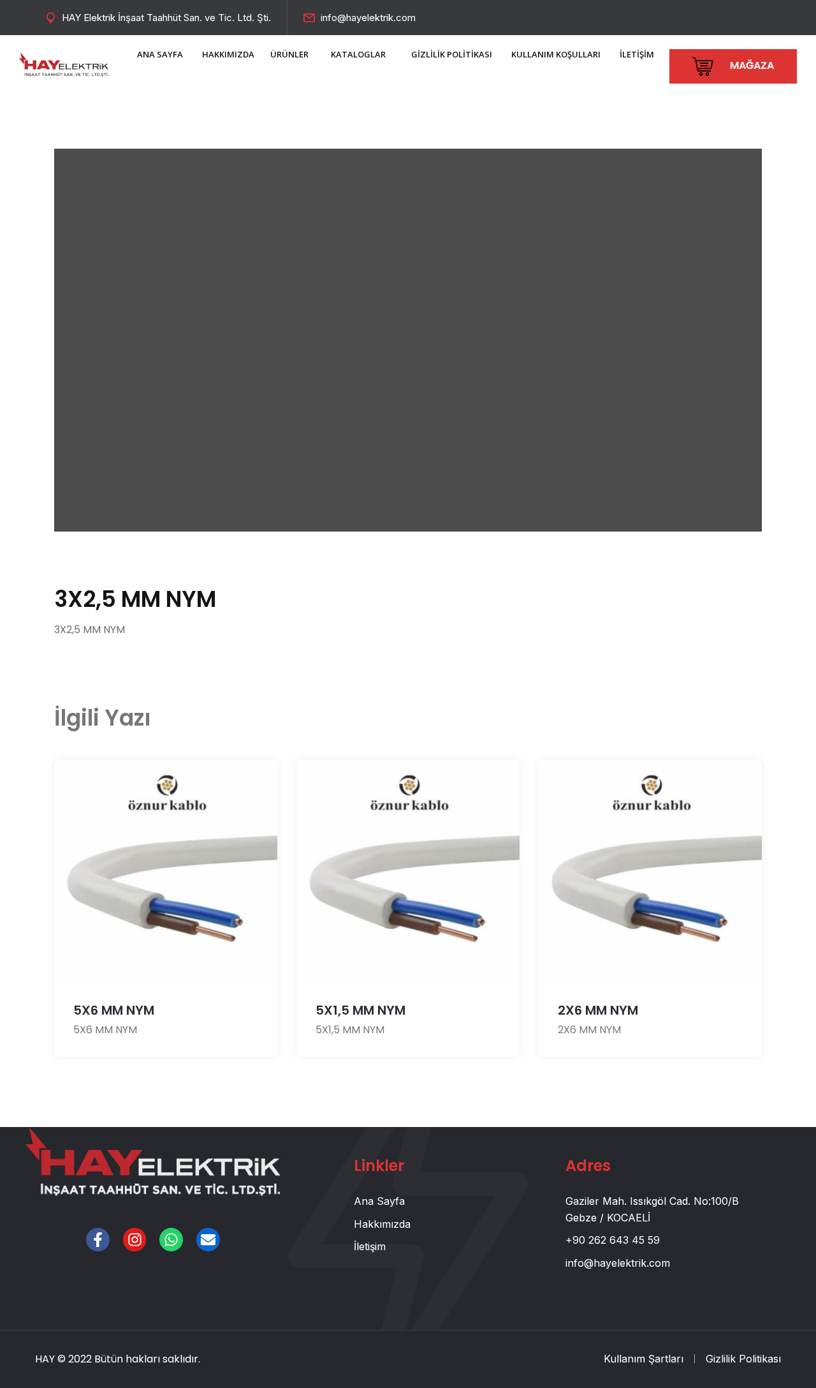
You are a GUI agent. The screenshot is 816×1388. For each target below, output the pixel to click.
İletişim (370, 1246)
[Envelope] (208, 1239)
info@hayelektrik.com (368, 17)
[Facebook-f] (98, 1239)
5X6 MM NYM (113, 1010)
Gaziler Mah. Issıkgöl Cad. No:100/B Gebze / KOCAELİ (652, 1209)
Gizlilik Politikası (743, 1358)
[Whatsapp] (171, 1239)
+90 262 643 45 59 (612, 1240)
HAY (45, 1359)
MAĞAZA (750, 65)
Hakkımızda (382, 1224)
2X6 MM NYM (598, 1010)
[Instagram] (135, 1239)
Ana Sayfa (379, 1201)
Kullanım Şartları (643, 1358)
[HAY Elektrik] (63, 63)
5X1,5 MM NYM (360, 1010)
